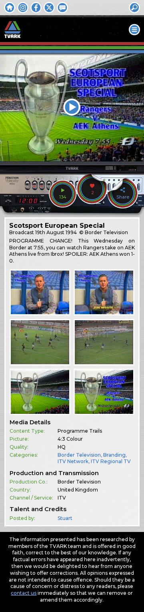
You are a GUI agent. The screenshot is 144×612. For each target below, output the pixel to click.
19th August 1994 (56, 232)
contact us (23, 593)
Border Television (79, 455)
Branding (114, 455)
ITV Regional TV (111, 461)
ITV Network (73, 461)
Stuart (65, 518)
